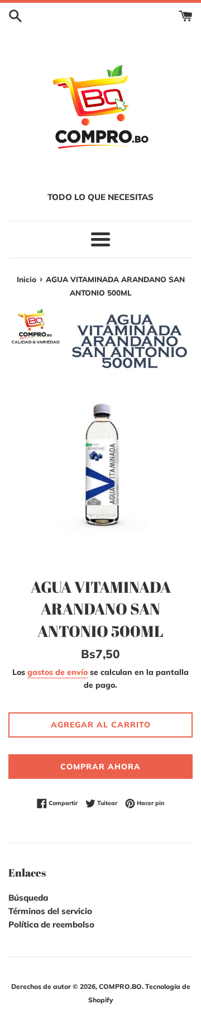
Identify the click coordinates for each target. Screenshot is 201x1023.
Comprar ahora (100, 767)
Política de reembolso (51, 924)
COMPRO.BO (120, 986)
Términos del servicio (50, 911)
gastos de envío (57, 672)
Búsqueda (28, 897)
